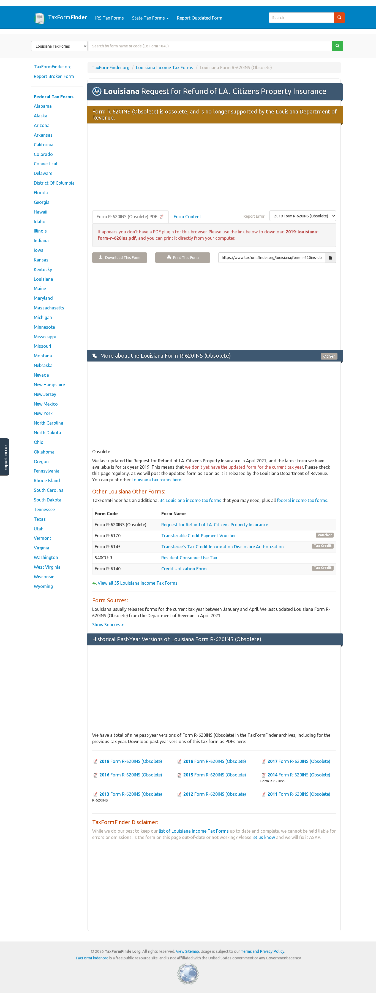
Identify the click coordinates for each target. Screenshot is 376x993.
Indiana (41, 240)
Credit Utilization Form (184, 568)
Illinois (40, 230)
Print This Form (185, 257)
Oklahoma (44, 451)
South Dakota (47, 499)
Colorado (43, 154)
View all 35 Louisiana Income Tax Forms (138, 583)
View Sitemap (187, 951)
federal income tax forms (302, 500)
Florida (41, 192)
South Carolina (49, 490)
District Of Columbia (54, 182)
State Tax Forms (149, 17)
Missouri (42, 346)
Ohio (38, 442)
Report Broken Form (54, 76)
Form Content (187, 216)
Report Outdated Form (199, 17)
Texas (40, 519)
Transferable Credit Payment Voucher (198, 535)
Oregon (41, 461)
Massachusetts (49, 307)
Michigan (43, 317)
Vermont (42, 538)
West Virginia (47, 567)
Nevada (41, 375)
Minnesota (44, 327)
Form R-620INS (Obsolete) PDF (127, 216)
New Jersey (45, 394)
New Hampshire (49, 384)
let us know (263, 837)
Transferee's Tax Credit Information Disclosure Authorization (222, 546)
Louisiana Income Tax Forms (164, 67)
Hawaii (40, 211)
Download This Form (121, 257)
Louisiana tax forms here (156, 479)
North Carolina (48, 422)
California (43, 144)
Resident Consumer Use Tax (189, 557)
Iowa (38, 250)
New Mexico (46, 403)
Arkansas (43, 135)
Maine (40, 288)
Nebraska (43, 365)
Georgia (42, 202)
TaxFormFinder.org (53, 66)
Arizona (42, 125)
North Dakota (47, 432)
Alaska (40, 115)
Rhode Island (47, 480)
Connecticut (46, 163)
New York (43, 413)
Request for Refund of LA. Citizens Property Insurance (214, 524)
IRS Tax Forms (109, 17)
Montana (43, 355)
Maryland (43, 298)
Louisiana (43, 279)
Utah (38, 528)
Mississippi (45, 336)
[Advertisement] (214, 167)
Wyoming (43, 586)
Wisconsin (44, 576)
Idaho (39, 221)
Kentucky (43, 269)
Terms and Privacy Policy (262, 951)
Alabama (43, 106)
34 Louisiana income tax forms (190, 500)
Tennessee (44, 509)
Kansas (41, 259)
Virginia (41, 547)
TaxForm (67, 17)
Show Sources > (108, 624)
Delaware (43, 173)
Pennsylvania (46, 470)
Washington (46, 557)
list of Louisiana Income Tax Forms (194, 831)
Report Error (254, 216)
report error (5, 458)
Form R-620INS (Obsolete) (130, 761)
